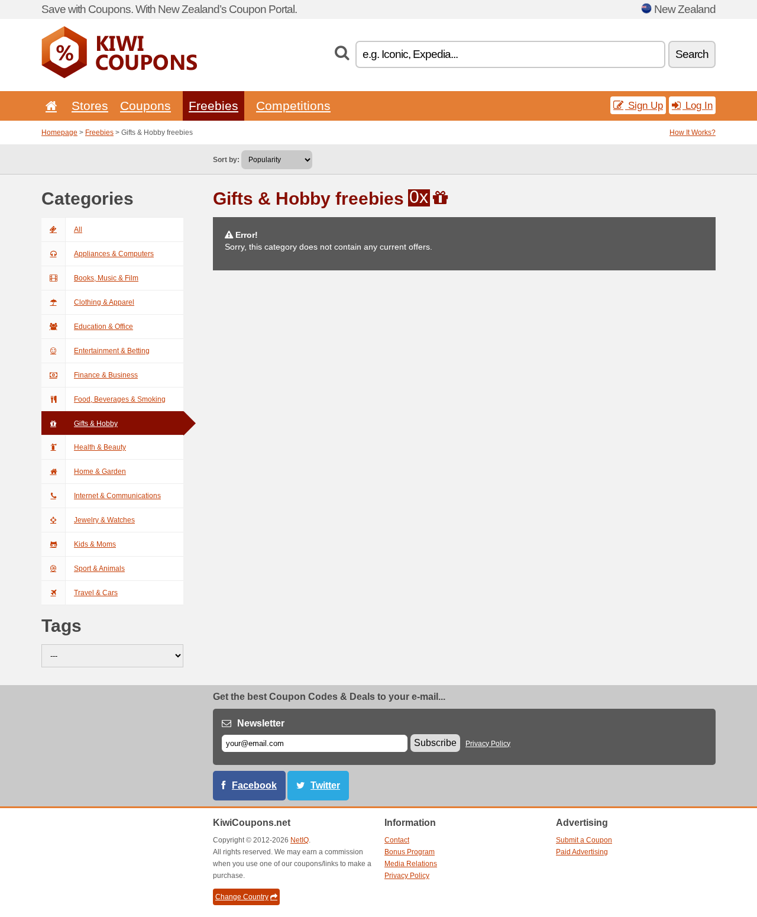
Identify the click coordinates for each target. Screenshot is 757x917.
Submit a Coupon (584, 840)
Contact (396, 840)
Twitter (325, 785)
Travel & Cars (96, 593)
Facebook (254, 785)
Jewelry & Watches (104, 520)
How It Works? (692, 132)
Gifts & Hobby (96, 423)
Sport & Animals (99, 568)
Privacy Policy (487, 744)
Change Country (241, 897)
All (78, 229)
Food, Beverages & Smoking (120, 399)
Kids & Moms (95, 544)
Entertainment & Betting (112, 351)
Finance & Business (106, 375)
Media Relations (410, 864)
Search (692, 54)
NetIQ (299, 840)
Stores (90, 105)
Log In (697, 105)
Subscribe (435, 743)
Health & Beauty (100, 447)
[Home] (49, 105)
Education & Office (103, 326)
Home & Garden (100, 471)
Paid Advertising (582, 852)
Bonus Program (409, 852)
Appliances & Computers (114, 254)
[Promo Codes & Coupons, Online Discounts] (119, 76)
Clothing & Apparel (104, 302)
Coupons (145, 105)
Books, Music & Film (106, 278)
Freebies (213, 105)
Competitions (293, 105)
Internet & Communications (117, 496)
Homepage (59, 132)
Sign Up (644, 105)
